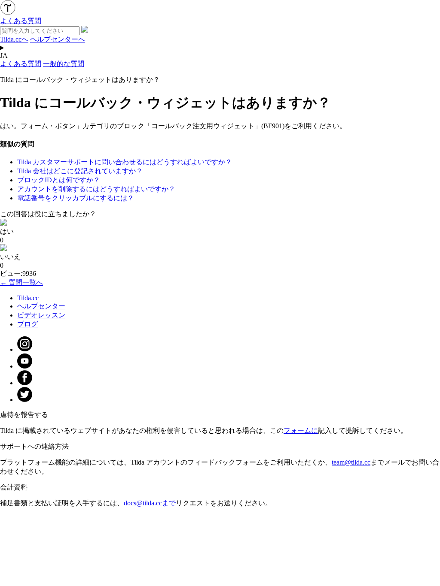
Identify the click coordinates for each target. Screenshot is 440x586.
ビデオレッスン (41, 315)
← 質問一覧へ (21, 282)
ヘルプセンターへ (57, 39)
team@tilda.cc (351, 462)
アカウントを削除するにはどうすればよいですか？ (96, 189)
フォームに (301, 430)
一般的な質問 (63, 63)
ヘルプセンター (41, 306)
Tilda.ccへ (14, 39)
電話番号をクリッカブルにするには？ (75, 198)
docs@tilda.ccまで (150, 503)
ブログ (27, 324)
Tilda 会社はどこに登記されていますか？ (80, 171)
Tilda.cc (28, 298)
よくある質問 (20, 63)
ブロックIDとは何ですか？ (58, 180)
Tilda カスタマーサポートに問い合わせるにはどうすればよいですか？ (124, 162)
